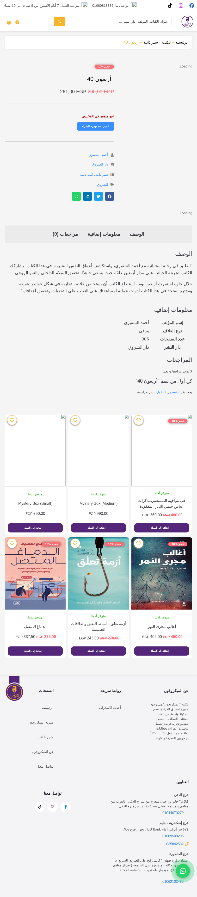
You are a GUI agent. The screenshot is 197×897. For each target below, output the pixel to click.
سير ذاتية (150, 42)
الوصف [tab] (137, 234)
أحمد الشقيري (98, 155)
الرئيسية (182, 42)
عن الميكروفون (43, 752)
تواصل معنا (46, 766)
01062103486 (173, 881)
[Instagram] (181, 5)
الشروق (102, 184)
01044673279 (173, 813)
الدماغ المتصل (35, 627)
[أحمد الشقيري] (112, 155)
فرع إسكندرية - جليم (174, 823)
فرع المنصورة (179, 854)
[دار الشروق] (112, 164)
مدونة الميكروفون (41, 722)
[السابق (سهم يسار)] (8, 449)
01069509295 (173, 836)
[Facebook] (192, 5)
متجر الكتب (45, 737)
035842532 (175, 844)
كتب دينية (86, 174)
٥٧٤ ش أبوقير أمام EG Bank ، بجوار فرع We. (156, 829)
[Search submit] (59, 21)
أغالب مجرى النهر (162, 627)
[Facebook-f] (66, 807)
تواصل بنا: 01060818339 (110, 5)
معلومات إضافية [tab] (104, 234)
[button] (109, 196)
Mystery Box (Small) (35, 503)
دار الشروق (100, 164)
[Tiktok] (170, 5)
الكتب (166, 42)
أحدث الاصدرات (110, 708)
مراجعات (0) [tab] (65, 234)
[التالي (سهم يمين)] (188, 449)
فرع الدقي (181, 795)
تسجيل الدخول (166, 392)
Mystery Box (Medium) (98, 503)
